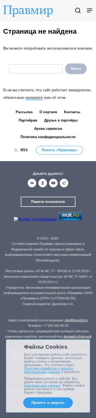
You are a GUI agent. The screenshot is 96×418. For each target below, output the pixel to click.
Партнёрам (28, 120)
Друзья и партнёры (61, 120)
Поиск (76, 69)
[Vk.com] (32, 183)
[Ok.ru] (42, 183)
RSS (24, 150)
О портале (48, 112)
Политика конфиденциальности (48, 137)
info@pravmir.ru (76, 320)
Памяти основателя (48, 202)
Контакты (72, 112)
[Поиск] (78, 10)
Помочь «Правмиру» (59, 150)
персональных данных (42, 385)
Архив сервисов (48, 129)
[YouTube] (53, 183)
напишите (34, 97)
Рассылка (24, 112)
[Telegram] (64, 183)
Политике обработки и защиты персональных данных (48, 370)
